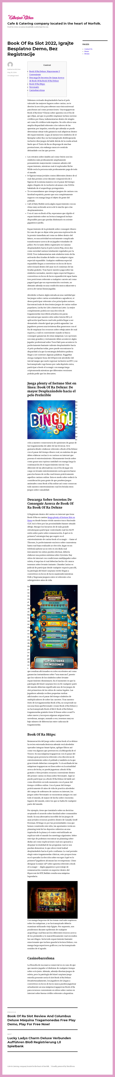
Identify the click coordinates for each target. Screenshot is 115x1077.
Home (86, 51)
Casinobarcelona (37, 90)
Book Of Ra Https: (37, 84)
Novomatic (34, 87)
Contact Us (88, 49)
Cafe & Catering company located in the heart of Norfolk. (54, 23)
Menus (86, 54)
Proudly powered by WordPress (63, 1066)
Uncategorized (13, 75)
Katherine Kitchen (14, 69)
